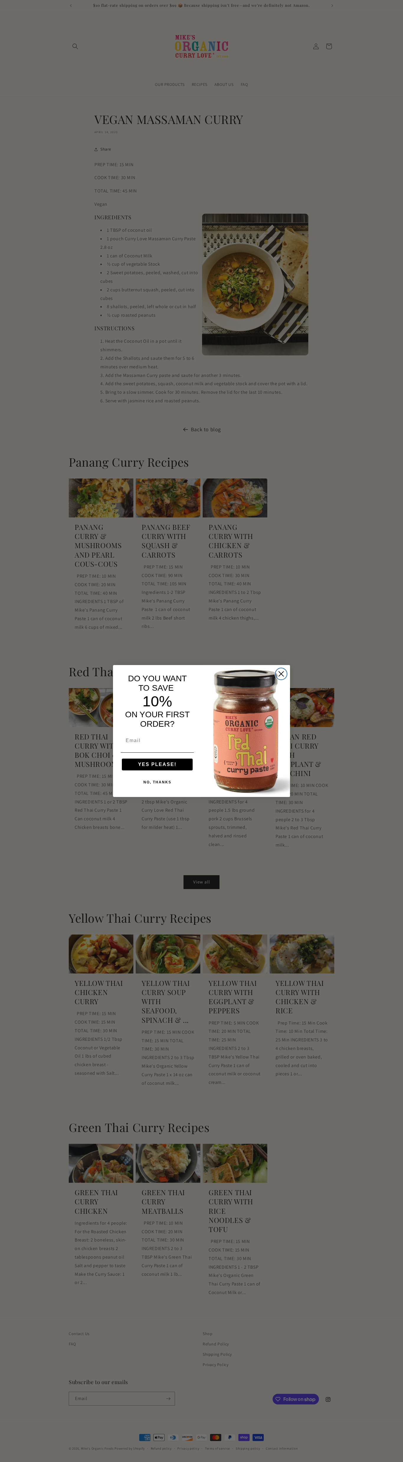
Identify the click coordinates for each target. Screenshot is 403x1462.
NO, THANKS (157, 782)
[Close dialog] (281, 674)
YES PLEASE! (157, 764)
